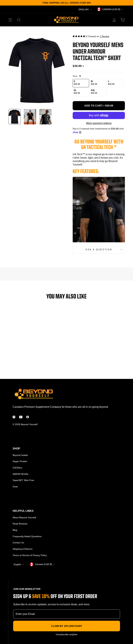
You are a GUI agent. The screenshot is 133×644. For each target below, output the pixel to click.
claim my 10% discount (66, 626)
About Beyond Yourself (24, 517)
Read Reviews (20, 523)
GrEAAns (17, 467)
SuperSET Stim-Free (23, 480)
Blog (15, 530)
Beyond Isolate (20, 455)
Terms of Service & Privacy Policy (30, 555)
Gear (15, 486)
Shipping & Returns (22, 549)
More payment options (99, 123)
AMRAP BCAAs (20, 474)
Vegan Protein (20, 461)
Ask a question (98, 249)
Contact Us (18, 542)
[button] (79, 36)
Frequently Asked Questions (27, 536)
